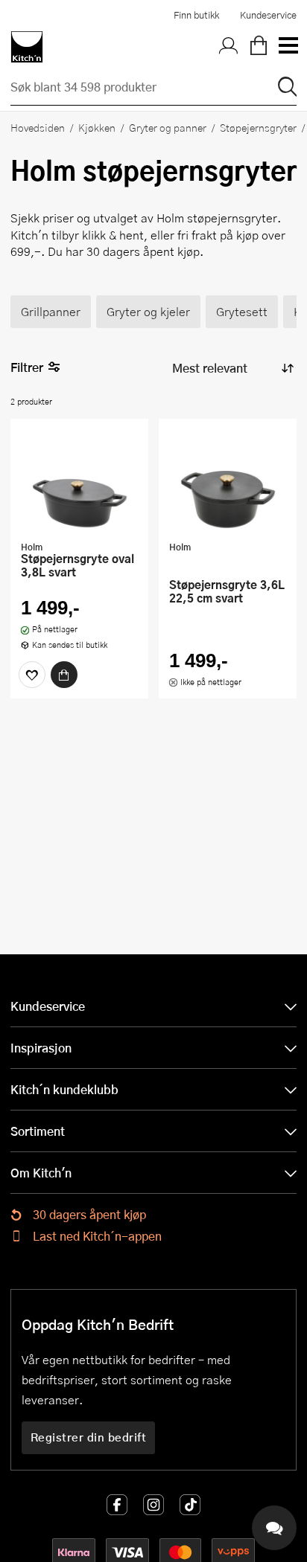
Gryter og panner (167, 127)
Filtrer (26, 367)
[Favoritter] (32, 674)
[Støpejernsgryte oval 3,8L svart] (79, 481)
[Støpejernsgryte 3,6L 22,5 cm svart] (227, 481)
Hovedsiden (37, 127)
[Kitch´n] (26, 46)
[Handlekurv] (258, 47)
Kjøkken (96, 127)
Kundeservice (268, 15)
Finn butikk (196, 15)
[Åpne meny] (288, 47)
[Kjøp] (64, 674)
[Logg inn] (228, 47)
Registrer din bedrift (89, 1437)
